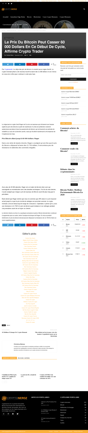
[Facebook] (3, 3)
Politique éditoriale (78, 431)
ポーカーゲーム (30, 320)
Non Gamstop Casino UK (30, 258)
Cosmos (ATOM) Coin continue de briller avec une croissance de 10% (48, 376)
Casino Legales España (30, 273)
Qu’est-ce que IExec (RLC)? (68, 114)
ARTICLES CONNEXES (9, 358)
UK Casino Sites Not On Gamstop (30, 275)
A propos (56, 431)
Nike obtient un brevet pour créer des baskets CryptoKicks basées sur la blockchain (46, 334)
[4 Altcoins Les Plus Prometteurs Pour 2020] (35, 404)
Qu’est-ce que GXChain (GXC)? (69, 103)
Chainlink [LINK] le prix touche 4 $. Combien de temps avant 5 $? (9, 376)
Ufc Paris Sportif (30, 303)
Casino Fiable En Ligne (30, 312)
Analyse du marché (11, 30)
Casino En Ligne (30, 299)
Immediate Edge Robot (17, 17)
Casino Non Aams (30, 238)
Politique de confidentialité (66, 431)
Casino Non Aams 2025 (30, 242)
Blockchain (37, 17)
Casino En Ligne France (30, 293)
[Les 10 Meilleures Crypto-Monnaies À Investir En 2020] (35, 412)
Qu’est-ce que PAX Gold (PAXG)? (70, 109)
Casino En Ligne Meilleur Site (30, 262)
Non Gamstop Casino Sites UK (30, 252)
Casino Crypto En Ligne (30, 289)
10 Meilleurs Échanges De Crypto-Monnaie (14, 332)
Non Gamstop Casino (30, 246)
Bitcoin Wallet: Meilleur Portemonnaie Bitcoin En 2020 (71, 192)
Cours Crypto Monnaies (50, 17)
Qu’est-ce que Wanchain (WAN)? (70, 91)
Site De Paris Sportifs (30, 314)
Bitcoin (29, 17)
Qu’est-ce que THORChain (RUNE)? (71, 97)
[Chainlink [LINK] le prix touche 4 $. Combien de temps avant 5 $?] (10, 367)
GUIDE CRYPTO (66, 123)
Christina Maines (9, 55)
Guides (25, 24)
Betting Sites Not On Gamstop (30, 260)
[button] (84, 9)
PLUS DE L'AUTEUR (23, 358)
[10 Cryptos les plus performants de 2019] (35, 420)
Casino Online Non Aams (30, 248)
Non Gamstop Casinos (30, 267)
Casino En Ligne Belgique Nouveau (30, 295)
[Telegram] (8, 3)
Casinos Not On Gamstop (30, 244)
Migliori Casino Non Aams (30, 271)
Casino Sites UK (30, 250)
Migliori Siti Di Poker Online (30, 240)
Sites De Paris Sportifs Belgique (30, 297)
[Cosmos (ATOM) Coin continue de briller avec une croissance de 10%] (48, 367)
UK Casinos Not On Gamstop (30, 269)
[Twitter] (11, 3)
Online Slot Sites (30, 277)
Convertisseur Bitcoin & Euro (12, 24)
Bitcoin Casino (30, 291)
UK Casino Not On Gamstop (30, 256)
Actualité (5, 17)
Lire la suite (74, 143)
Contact (51, 431)
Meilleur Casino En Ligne (30, 301)
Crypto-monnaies (65, 17)
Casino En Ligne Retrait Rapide (30, 308)
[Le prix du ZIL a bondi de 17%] (29, 367)
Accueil (3, 30)
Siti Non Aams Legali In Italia (30, 310)
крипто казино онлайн (30, 305)
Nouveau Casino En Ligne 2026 (30, 318)
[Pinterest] (6, 3)
